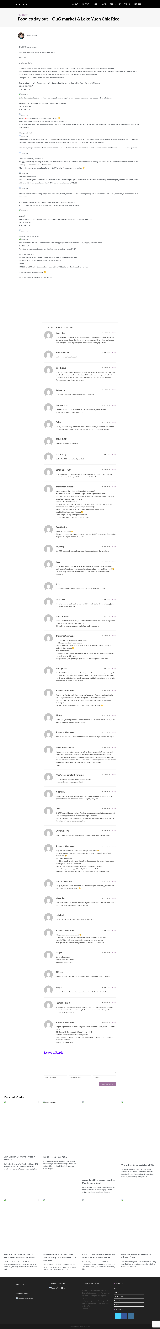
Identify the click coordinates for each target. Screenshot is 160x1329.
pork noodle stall (53, 139)
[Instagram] (131, 1316)
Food (116, 1288)
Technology (118, 1296)
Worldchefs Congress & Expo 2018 (137, 1165)
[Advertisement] (80, 302)
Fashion (117, 1300)
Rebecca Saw (22, 4)
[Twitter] (118, 1316)
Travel (116, 1292)
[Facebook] (124, 1316)
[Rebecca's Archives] (57, 1288)
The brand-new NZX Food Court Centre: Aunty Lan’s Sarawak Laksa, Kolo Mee (59, 1257)
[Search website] (145, 4)
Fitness (117, 1304)
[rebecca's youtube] (24, 1298)
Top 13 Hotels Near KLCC (55, 1157)
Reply (114, 333)
